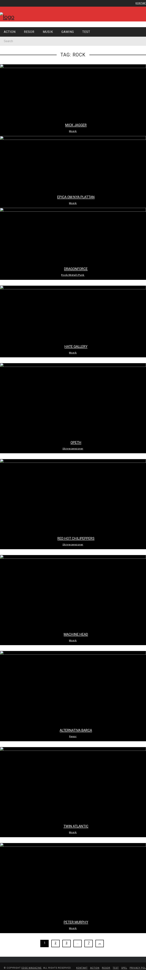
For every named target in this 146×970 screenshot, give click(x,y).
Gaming (11, 69)
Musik (10, 61)
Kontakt (12, 25)
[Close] (5, 5)
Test (9, 77)
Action (11, 45)
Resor (10, 53)
